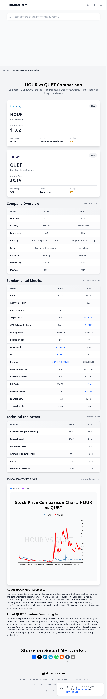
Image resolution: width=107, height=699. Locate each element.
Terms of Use (72, 691)
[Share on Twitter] (39, 657)
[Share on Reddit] (62, 657)
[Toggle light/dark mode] (88, 5)
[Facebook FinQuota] (46, 690)
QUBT (16, 165)
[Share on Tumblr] (67, 657)
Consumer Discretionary (51, 141)
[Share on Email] (73, 657)
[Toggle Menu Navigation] (101, 5)
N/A (71, 141)
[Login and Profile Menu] (94, 5)
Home (6, 70)
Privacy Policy (82, 689)
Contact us (48, 679)
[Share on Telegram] (50, 657)
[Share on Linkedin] (45, 657)
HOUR (16, 114)
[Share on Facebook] (34, 657)
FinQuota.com (55, 673)
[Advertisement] (53, 44)
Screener (34, 679)
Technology (45, 192)
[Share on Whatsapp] (56, 657)
